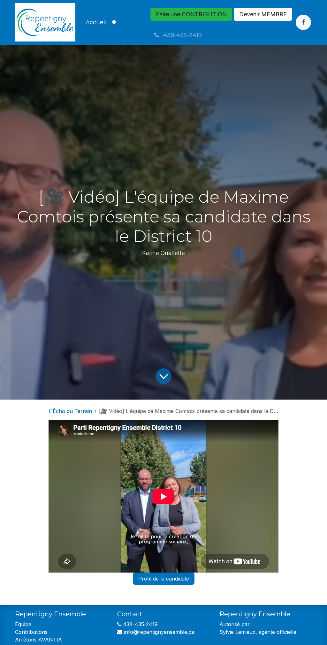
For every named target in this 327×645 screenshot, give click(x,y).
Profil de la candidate (163, 578)
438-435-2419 (182, 35)
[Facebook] (303, 22)
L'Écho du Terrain (70, 411)
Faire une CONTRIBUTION (191, 14)
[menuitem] (96, 22)
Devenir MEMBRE (263, 14)
